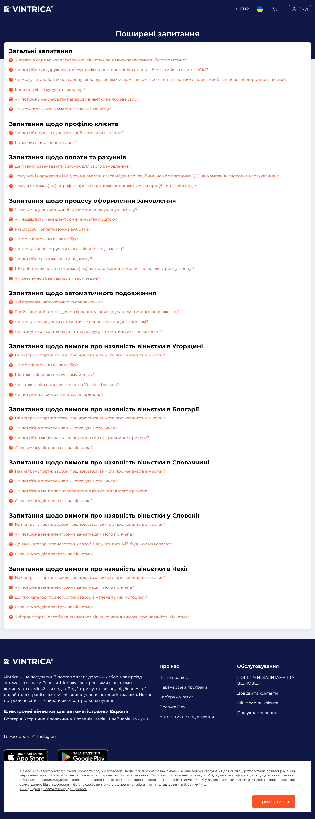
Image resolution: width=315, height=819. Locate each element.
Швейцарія (118, 719)
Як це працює (173, 677)
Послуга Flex (172, 707)
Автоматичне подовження (186, 716)
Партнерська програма (183, 687)
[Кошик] (275, 9)
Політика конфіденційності (65, 789)
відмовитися (124, 784)
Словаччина (59, 719)
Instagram (47, 736)
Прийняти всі (273, 801)
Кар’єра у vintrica (176, 697)
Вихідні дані (30, 789)
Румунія (140, 719)
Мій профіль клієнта (257, 703)
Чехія (99, 719)
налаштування (168, 784)
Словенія (83, 719)
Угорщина (34, 719)
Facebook (19, 736)
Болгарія (13, 719)
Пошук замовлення (257, 713)
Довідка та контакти (257, 693)
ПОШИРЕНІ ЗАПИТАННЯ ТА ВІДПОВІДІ (265, 680)
